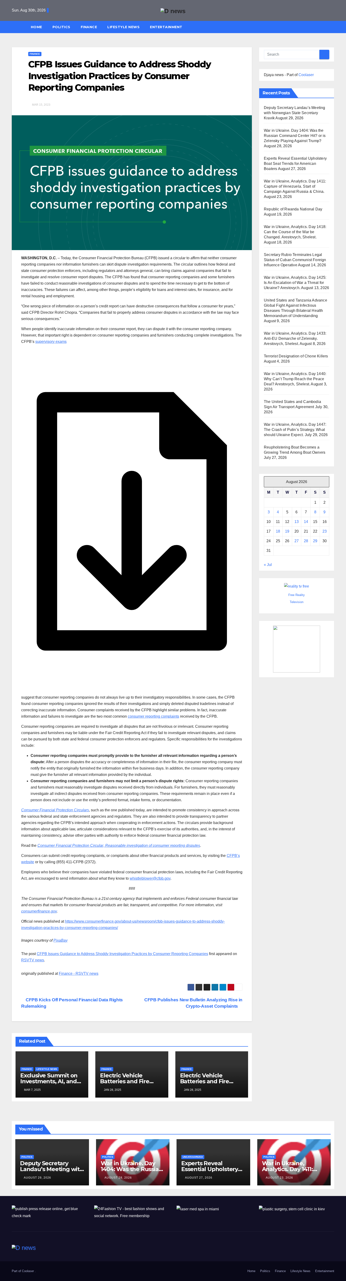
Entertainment (166, 27)
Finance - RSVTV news (78, 973)
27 (296, 541)
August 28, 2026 (118, 1177)
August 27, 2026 (198, 1177)
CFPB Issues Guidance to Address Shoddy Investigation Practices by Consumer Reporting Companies (122, 954)
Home (36, 27)
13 (296, 522)
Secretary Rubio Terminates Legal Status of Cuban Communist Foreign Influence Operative (295, 260)
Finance (89, 27)
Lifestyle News (123, 27)
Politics (61, 27)
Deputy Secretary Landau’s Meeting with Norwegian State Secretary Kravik (294, 113)
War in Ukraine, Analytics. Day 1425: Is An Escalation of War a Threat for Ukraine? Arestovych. (295, 282)
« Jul (268, 565)
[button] (332, 27)
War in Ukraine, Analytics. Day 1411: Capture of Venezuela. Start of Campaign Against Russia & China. (295, 186)
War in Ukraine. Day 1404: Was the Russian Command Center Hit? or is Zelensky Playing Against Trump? (295, 135)
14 (306, 522)
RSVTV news (32, 960)
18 (278, 532)
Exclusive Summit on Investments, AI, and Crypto (48, 1081)
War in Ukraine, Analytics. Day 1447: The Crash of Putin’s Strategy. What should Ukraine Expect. (295, 429)
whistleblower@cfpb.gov (150, 878)
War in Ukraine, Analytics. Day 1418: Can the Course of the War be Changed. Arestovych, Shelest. (295, 232)
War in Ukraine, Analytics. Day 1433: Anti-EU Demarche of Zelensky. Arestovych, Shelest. (295, 338)
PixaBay (60, 940)
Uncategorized (193, 1157)
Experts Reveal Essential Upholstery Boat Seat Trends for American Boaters (295, 163)
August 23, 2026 (279, 1177)
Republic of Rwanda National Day (293, 209)
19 (287, 532)
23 (324, 532)
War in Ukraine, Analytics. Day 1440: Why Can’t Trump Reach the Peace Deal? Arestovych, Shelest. (295, 379)
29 (315, 541)
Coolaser (306, 75)
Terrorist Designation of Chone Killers (296, 356)
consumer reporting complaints (153, 716)
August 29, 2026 (37, 1177)
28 (306, 541)
